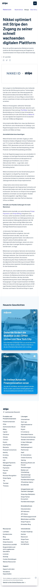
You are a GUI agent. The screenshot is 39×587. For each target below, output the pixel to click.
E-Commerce (25, 432)
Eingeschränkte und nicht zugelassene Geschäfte (9, 549)
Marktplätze (25, 445)
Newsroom (7, 9)
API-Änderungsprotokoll (28, 516)
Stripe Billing (17, 213)
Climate (5, 437)
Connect (5, 439)
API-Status (24, 514)
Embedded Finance (27, 434)
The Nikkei (23, 110)
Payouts (5, 470)
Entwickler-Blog (26, 524)
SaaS (22, 452)
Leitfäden (6, 532)
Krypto (5, 442)
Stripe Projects (25, 522)
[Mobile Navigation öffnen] (35, 3)
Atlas (4, 424)
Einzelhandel (25, 485)
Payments (6, 468)
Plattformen (25, 450)
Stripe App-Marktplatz (28, 494)
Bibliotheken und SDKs (28, 519)
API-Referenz (25, 511)
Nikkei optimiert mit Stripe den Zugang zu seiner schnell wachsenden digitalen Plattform (19, 31)
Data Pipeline (7, 445)
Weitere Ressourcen (9, 562)
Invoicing (5, 455)
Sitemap (5, 556)
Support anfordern (9, 569)
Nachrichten (19, 10)
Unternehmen (25, 419)
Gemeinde (6, 539)
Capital (5, 432)
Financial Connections (10, 450)
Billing (4, 429)
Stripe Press (25, 539)
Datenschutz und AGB (10, 544)
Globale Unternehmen (28, 439)
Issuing (5, 457)
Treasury (6, 486)
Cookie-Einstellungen (9, 559)
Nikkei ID (31, 114)
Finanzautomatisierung (28, 437)
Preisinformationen (9, 421)
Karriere (23, 534)
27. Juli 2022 (7, 57)
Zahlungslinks (7, 465)
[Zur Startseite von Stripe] (5, 409)
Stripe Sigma (7, 478)
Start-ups (24, 422)
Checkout (6, 434)
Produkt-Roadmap (27, 532)
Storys (26, 10)
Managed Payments (9, 463)
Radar (5, 473)
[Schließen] (35, 578)
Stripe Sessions (8, 542)
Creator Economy (26, 457)
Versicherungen (26, 467)
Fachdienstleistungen (27, 479)
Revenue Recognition (9, 475)
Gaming (23, 460)
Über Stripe (34, 10)
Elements (6, 447)
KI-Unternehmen (26, 455)
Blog (4, 537)
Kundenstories (7, 534)
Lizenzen (6, 554)
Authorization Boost (9, 427)
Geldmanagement (26, 447)
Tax (4, 481)
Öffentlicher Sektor (27, 482)
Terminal (5, 483)
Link (4, 460)
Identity (5, 452)
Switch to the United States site (13, 582)
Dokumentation (26, 509)
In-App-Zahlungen (26, 442)
